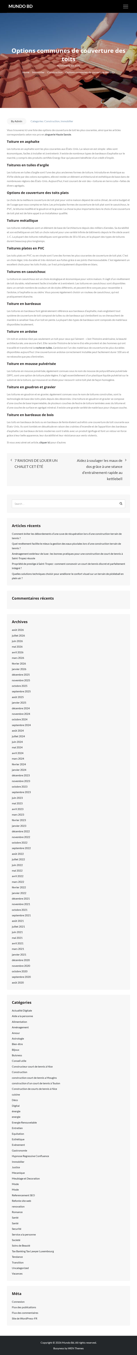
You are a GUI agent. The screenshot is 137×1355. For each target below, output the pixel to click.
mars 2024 (18, 758)
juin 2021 (17, 932)
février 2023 (19, 820)
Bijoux (15, 1049)
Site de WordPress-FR (24, 1318)
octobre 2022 (19, 842)
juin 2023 (17, 797)
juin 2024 (17, 741)
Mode (15, 1184)
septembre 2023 (21, 792)
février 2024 (19, 764)
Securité (16, 1228)
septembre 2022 (21, 848)
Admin (18, 121)
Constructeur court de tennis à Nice (32, 1066)
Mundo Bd (21, 6)
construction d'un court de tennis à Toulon (36, 1083)
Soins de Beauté (21, 1245)
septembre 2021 (21, 915)
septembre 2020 (21, 976)
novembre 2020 (21, 965)
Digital (16, 1105)
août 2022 (18, 853)
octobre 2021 (19, 909)
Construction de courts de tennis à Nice (34, 1088)
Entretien (17, 1128)
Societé (16, 1240)
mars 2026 (18, 657)
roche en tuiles (43, 347)
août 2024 (18, 730)
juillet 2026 (18, 635)
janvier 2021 (19, 954)
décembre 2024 (21, 708)
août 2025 (18, 697)
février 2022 (19, 887)
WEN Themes (76, 1348)
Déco (15, 1100)
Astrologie (18, 1038)
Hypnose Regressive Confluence (30, 1156)
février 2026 (19, 663)
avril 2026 (17, 652)
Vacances (17, 1273)
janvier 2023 (19, 825)
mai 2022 (17, 870)
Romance (17, 1212)
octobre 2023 (19, 786)
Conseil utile (19, 1060)
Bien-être (17, 1044)
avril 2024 (17, 753)
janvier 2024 (19, 769)
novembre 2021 (21, 904)
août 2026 (18, 629)
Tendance (17, 1256)
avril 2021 (17, 943)
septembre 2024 (21, 725)
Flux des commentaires (25, 1312)
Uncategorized (20, 1268)
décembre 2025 (21, 674)
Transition (18, 1262)
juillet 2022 (18, 859)
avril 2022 (17, 876)
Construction (52, 121)
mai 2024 (17, 747)
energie (16, 1116)
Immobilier (67, 121)
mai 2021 (17, 937)
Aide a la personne (22, 1016)
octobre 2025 (19, 685)
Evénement (18, 1144)
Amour (16, 1032)
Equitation (18, 1133)
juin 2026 (17, 641)
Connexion (18, 1301)
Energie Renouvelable (24, 1122)
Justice (16, 1167)
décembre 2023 (21, 775)
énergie (16, 1111)
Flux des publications (24, 1307)
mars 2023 (18, 814)
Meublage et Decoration (26, 1178)
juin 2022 (17, 865)
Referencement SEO (23, 1195)
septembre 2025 (21, 691)
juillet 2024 (18, 736)
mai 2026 (17, 646)
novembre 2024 (21, 713)
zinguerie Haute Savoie (58, 134)
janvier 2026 (19, 669)
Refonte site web (21, 1200)
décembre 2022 (21, 831)
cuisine (16, 1094)
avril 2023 (17, 809)
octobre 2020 (19, 971)
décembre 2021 (21, 898)
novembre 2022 (21, 837)
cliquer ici (45, 442)
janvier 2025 (19, 702)
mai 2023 (17, 803)
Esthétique (18, 1139)
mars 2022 (18, 881)
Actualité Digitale (22, 1010)
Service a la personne (24, 1234)
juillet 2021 (18, 926)
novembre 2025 (21, 680)
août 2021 (18, 920)
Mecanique (18, 1172)
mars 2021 (18, 948)
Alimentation (19, 1021)
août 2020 (18, 982)
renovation (18, 1206)
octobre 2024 (19, 719)
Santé (15, 1217)
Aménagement (20, 1027)
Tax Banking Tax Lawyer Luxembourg (33, 1251)
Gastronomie (19, 1150)
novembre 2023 (21, 781)
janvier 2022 (19, 893)
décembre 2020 (21, 960)
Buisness (17, 1055)
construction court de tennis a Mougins (34, 1077)
